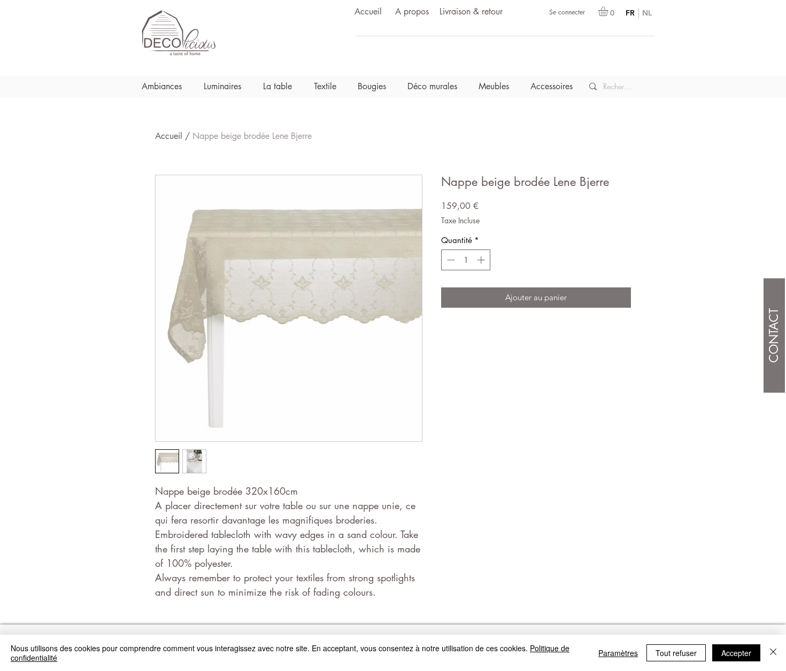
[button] (608, 11)
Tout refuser (676, 652)
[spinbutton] (466, 260)
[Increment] (482, 260)
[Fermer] (773, 652)
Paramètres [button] (618, 652)
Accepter (736, 652)
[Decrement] (450, 260)
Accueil (168, 136)
